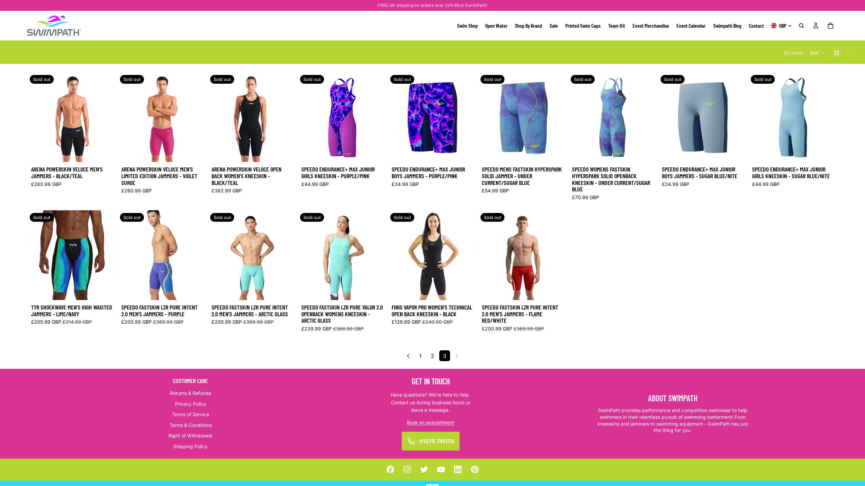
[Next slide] (377, 117)
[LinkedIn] (458, 469)
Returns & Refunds (190, 393)
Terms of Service (190, 414)
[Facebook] (390, 469)
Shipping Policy (190, 446)
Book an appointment (430, 422)
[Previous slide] (307, 117)
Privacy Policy (190, 403)
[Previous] (408, 356)
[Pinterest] (475, 469)
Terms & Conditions (190, 425)
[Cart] (830, 25)
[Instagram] (407, 469)
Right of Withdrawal (190, 435)
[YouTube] (441, 469)
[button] (817, 53)
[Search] (801, 25)
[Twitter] (424, 469)
